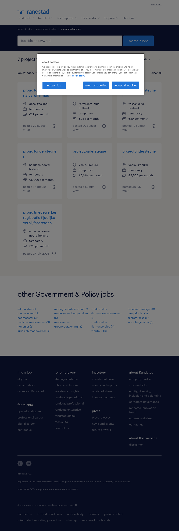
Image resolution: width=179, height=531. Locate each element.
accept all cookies (125, 85)
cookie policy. (78, 76)
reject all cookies (96, 85)
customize (54, 85)
